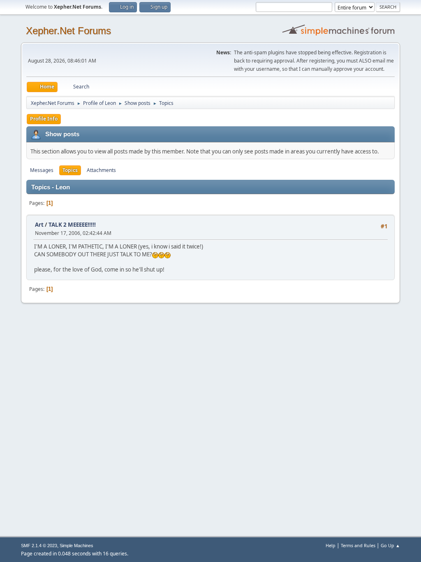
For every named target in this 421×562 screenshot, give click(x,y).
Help (330, 545)
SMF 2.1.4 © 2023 (39, 545)
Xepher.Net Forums (68, 30)
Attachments (101, 170)
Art (39, 224)
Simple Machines (76, 545)
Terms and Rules (358, 545)
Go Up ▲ (390, 545)
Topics (70, 170)
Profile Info (44, 118)
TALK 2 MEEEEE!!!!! (72, 224)
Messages (41, 170)
